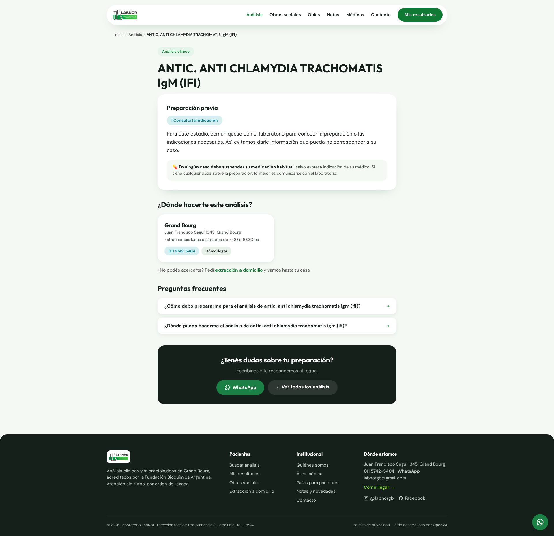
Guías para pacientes (318, 483)
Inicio (119, 34)
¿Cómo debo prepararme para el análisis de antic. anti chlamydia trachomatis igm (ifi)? (277, 306)
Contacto (381, 15)
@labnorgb (382, 498)
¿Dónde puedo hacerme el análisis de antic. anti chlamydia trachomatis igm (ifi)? (277, 326)
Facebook (415, 498)
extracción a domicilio (239, 270)
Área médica (309, 474)
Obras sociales (285, 15)
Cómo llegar (216, 251)
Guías (314, 15)
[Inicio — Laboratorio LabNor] (125, 15)
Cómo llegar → (379, 487)
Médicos (355, 15)
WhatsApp (244, 387)
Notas (333, 15)
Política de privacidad (371, 524)
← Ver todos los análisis (303, 387)
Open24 (440, 524)
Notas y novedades (316, 491)
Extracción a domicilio (251, 491)
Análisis (254, 15)
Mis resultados (420, 15)
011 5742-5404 (182, 251)
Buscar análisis (244, 465)
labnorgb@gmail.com (385, 478)
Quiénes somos (313, 465)
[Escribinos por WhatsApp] (540, 522)
